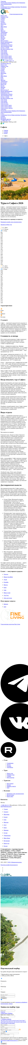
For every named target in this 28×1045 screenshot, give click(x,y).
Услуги (9, 764)
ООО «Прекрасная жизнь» (15, 862)
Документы (10, 767)
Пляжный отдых (5, 43)
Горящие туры (4, 17)
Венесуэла (3, 35)
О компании (10, 763)
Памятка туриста (11, 786)
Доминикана (4, 32)
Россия (2, 36)
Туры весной (4, 53)
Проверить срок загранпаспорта (15, 793)
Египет (2, 21)
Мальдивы (3, 24)
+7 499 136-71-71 (5, 805)
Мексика (3, 31)
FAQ (8, 787)
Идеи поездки (10, 777)
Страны (3, 18)
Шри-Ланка (4, 26)
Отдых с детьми (5, 47)
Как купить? (10, 783)
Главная (6, 130)
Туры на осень (4, 54)
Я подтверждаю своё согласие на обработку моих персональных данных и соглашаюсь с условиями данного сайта (14, 1039)
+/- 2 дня (3, 1031)
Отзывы (9, 766)
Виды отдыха (4, 40)
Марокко (3, 37)
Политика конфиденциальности (9, 865)
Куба (2, 28)
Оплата (9, 785)
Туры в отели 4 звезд (6, 57)
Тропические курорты (6, 44)
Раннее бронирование (6, 42)
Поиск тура (4, 15)
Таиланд (3, 22)
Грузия (2, 39)
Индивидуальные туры (7, 49)
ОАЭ (2, 25)
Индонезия (3, 33)
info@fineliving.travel (6, 806)
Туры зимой (4, 51)
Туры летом (4, 50)
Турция (3, 19)
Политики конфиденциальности (9, 1040)
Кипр (2, 29)
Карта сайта (10, 796)
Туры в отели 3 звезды (7, 58)
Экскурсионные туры (6, 46)
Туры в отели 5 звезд (6, 56)
